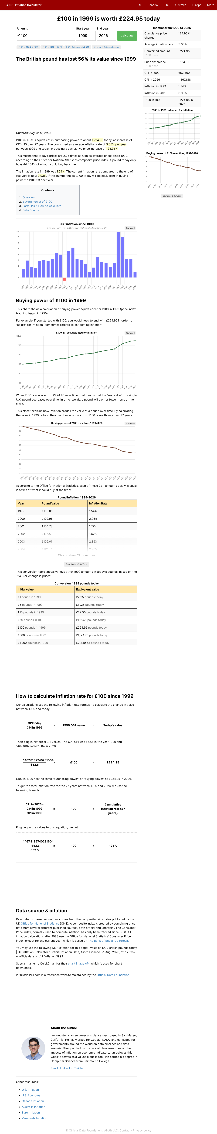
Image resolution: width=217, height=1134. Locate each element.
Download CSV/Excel (172, 196)
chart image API (78, 963)
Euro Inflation (31, 1112)
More (210, 5)
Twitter (79, 1068)
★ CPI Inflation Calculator (23, 5)
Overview (29, 197)
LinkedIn (66, 1068)
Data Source (31, 210)
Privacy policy (142, 1130)
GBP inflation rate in (77, 47)
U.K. (166, 5)
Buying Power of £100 (37, 201)
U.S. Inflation (30, 1089)
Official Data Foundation (113, 975)
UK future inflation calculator (106, 47)
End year (103, 28)
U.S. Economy (31, 1095)
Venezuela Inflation (34, 1118)
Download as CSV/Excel (76, 564)
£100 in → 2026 (28, 47)
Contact (124, 1130)
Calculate (127, 35)
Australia (180, 5)
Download (130, 228)
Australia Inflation (33, 1106)
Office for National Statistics (40, 923)
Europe (196, 5)
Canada (152, 5)
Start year (83, 28)
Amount (22, 28)
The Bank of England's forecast (109, 940)
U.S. (139, 5)
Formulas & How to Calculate (42, 206)
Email (54, 1068)
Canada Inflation (33, 1101)
